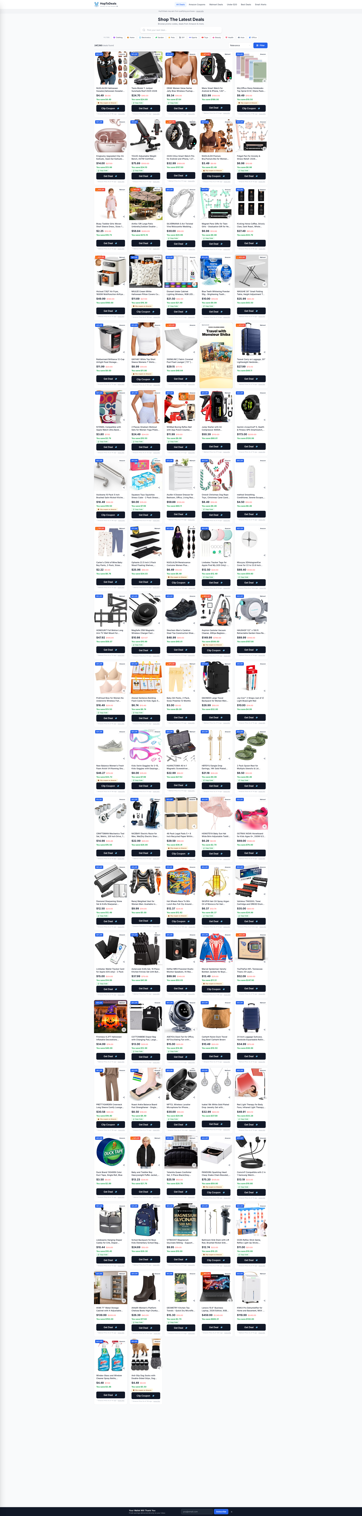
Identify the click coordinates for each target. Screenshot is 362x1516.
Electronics (146, 37)
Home (132, 37)
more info (200, 11)
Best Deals (246, 4)
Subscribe (221, 1511)
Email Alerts (260, 4)
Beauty (218, 37)
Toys (206, 37)
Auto (242, 37)
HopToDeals (108, 3)
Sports (194, 37)
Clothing (119, 37)
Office (254, 37)
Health (230, 37)
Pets (172, 37)
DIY (183, 37)
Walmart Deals (216, 4)
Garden (161, 37)
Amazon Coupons (197, 4)
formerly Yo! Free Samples (108, 6)
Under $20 (232, 4)
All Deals (180, 4)
